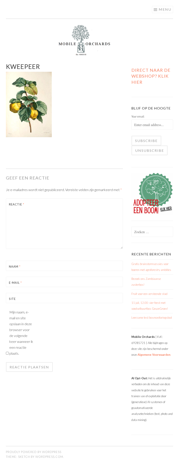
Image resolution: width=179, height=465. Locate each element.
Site (12, 299)
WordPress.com (49, 456)
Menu (165, 9)
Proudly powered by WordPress (33, 452)
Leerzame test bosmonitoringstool (151, 317)
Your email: (138, 116)
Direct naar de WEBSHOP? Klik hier (150, 75)
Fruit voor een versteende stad (149, 294)
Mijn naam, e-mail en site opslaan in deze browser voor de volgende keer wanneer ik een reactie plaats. (21, 332)
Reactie (16, 204)
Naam (15, 266)
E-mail (15, 282)
